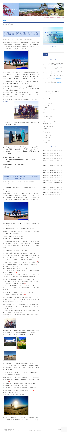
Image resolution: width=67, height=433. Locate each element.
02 (47, 165)
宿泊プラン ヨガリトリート (49, 123)
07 (54, 153)
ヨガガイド (45, 118)
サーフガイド (46, 114)
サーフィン (45, 98)
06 (53, 158)
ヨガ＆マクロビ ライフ (48, 110)
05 (51, 150)
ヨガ (44, 107)
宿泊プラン (26, 182)
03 (48, 153)
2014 (44, 175)
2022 (44, 155)
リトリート (45, 137)
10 (58, 160)
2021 (44, 158)
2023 (44, 153)
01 (46, 163)
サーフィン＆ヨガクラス (48, 101)
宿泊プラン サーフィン (48, 121)
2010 (44, 185)
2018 (44, 165)
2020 (44, 160)
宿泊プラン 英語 (47, 126)
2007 (44, 192)
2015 (44, 172)
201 (43, 194)
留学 (44, 142)
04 (50, 163)
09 (57, 153)
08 (55, 155)
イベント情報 (18, 39)
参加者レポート (19, 182)
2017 (44, 168)
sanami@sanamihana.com (57, 17)
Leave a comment (28, 39)
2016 (44, 170)
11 (59, 155)
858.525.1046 (46, 17)
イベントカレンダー (47, 93)
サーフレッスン (46, 116)
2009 (44, 187)
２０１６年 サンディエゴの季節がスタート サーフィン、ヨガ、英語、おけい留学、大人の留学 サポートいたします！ (21, 34)
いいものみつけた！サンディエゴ (50, 91)
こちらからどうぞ (8, 101)
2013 (44, 177)
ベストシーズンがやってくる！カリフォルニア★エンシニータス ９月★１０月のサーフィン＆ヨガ (53, 77)
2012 (44, 180)
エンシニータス (46, 105)
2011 (44, 182)
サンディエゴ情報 (46, 103)
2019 (44, 163)
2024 (44, 150)
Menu (5, 20)
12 (61, 165)
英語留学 (31, 182)
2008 (44, 190)
